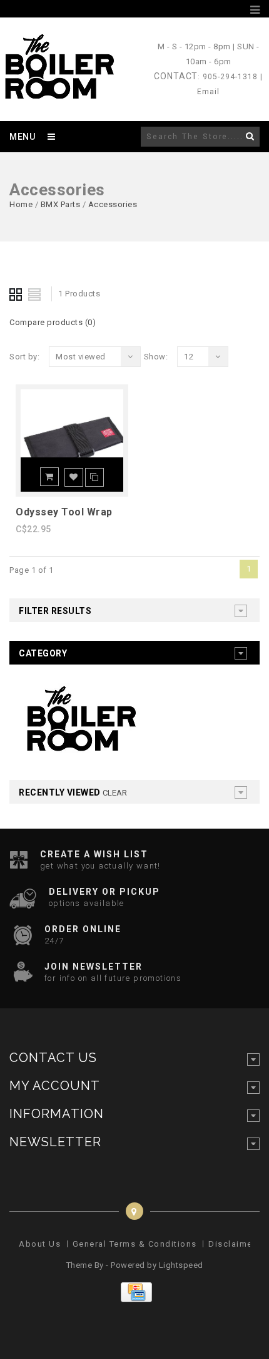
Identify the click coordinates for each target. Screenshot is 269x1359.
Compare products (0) (52, 322)
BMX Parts (61, 204)
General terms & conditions (135, 1244)
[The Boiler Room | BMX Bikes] (59, 93)
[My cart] (240, 10)
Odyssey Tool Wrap (64, 512)
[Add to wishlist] (73, 477)
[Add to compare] (94, 477)
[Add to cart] (49, 476)
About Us (40, 1244)
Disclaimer (232, 1244)
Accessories (113, 204)
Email (208, 91)
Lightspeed (181, 1265)
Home (21, 204)
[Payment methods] (135, 1299)
